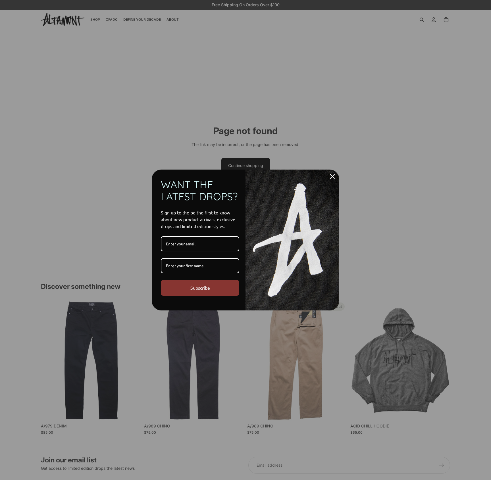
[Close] (332, 176)
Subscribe (200, 288)
